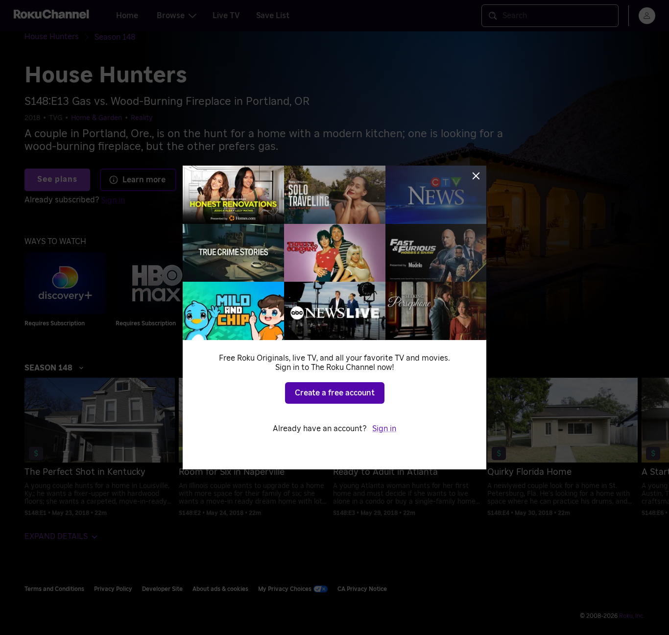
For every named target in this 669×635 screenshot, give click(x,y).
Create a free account (335, 393)
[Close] (476, 176)
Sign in (384, 429)
